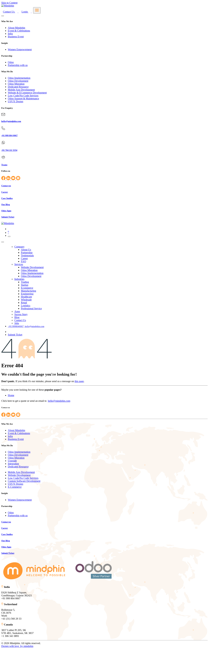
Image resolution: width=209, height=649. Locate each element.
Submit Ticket (15, 334)
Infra (10, 33)
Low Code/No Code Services (23, 95)
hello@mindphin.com (59, 400)
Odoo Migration (16, 83)
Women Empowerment (20, 49)
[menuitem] (19, 246)
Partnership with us (18, 65)
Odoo (11, 62)
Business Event (16, 36)
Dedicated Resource (18, 86)
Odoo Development (18, 80)
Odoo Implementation (19, 78)
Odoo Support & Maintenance (23, 98)
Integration (13, 463)
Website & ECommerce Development (27, 92)
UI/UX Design (15, 101)
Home (11, 395)
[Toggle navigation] (9, 236)
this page (79, 381)
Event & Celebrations (19, 30)
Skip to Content (9, 2)
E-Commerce (15, 486)
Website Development (19, 475)
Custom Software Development (24, 481)
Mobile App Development (21, 89)
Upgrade (12, 460)
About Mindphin (16, 27)
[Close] (2, 15)
